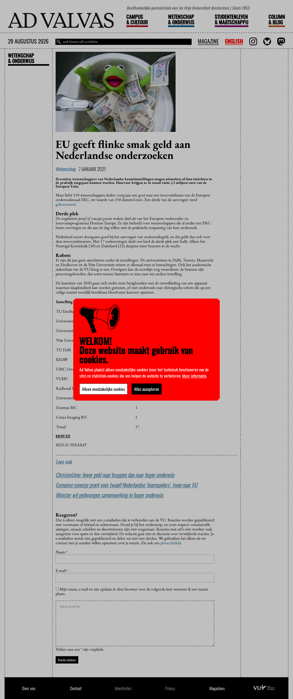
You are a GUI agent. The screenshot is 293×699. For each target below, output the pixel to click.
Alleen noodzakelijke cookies (103, 389)
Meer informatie (194, 376)
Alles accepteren (146, 389)
